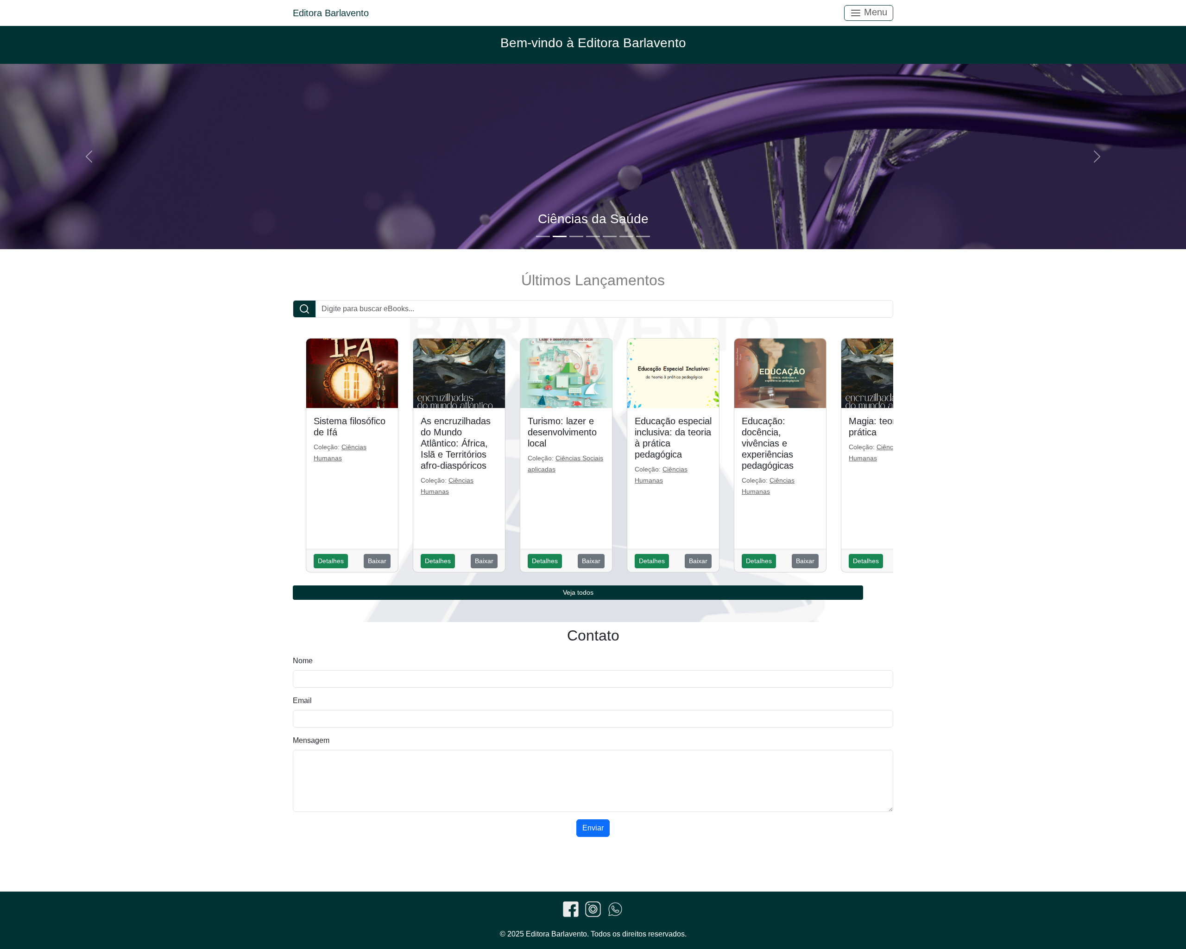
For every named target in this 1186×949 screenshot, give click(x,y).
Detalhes (331, 561)
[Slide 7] (643, 236)
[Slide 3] (576, 236)
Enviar (593, 828)
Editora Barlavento (331, 13)
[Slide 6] (626, 236)
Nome (303, 661)
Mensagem (311, 740)
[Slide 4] (593, 236)
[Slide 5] (610, 236)
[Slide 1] (543, 236)
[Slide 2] (560, 236)
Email (302, 700)
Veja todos (578, 592)
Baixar (377, 561)
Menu (874, 12)
